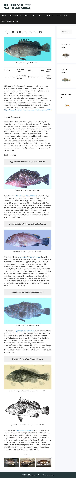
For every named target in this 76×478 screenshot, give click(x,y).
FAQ (40, 15)
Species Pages (14, 15)
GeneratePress (49, 475)
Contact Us (49, 15)
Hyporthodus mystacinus (24, 331)
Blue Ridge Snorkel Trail (10, 21)
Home (4, 15)
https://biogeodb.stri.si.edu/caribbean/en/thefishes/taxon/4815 (27, 110)
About (33, 15)
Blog (26, 15)
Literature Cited (61, 15)
